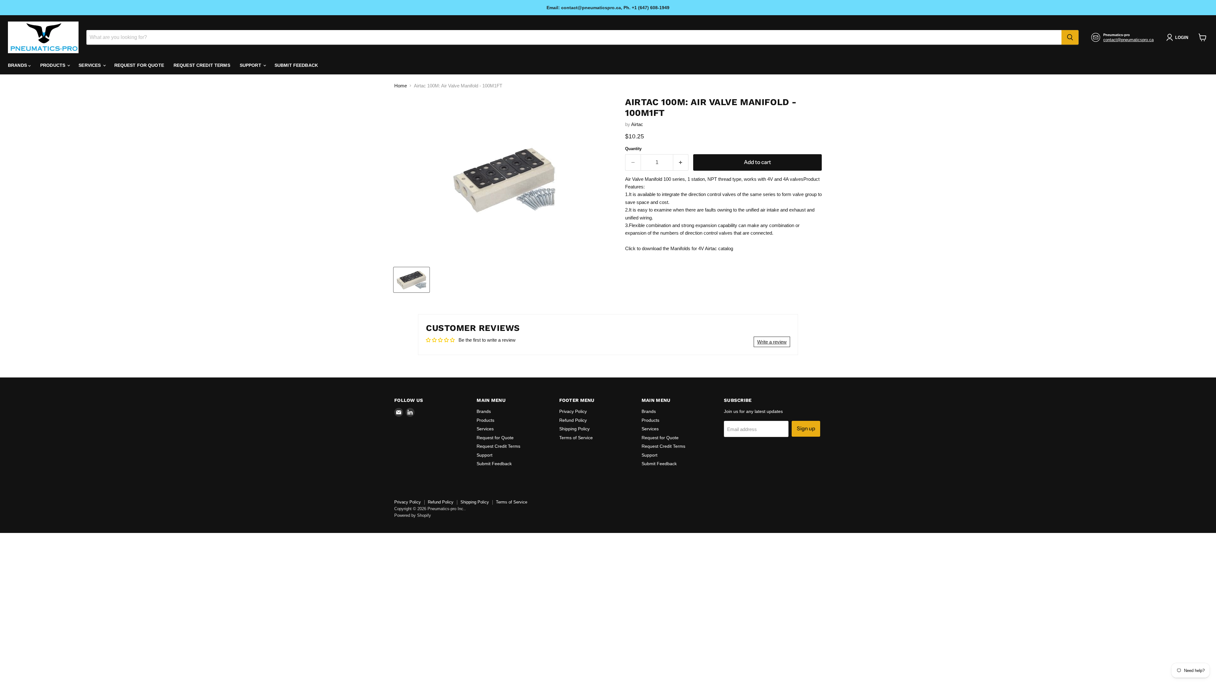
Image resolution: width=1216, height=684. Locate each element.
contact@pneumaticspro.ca (1128, 39)
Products (53, 65)
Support (251, 65)
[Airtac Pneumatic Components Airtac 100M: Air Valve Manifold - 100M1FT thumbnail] (411, 279)
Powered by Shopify (412, 515)
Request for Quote (139, 65)
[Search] (1070, 37)
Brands (18, 65)
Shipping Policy (574, 428)
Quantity (633, 148)
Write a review (772, 342)
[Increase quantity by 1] (681, 162)
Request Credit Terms (202, 65)
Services (90, 65)
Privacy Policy (573, 411)
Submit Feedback (296, 65)
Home (400, 85)
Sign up (806, 428)
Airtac (637, 124)
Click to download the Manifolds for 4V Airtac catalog (679, 248)
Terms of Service (576, 437)
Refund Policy (573, 420)
